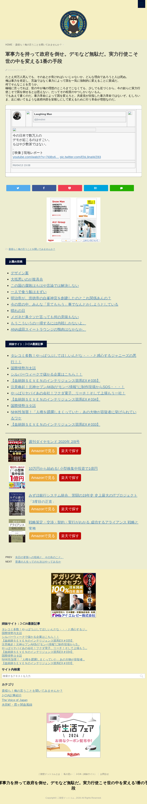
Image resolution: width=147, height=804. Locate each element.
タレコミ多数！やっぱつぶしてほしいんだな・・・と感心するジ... (44, 629)
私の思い (68, 774)
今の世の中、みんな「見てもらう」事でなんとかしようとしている (64, 304)
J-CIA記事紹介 (12, 695)
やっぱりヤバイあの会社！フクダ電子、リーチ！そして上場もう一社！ (68, 393)
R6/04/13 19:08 (21, 165)
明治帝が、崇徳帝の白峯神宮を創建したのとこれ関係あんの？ (61, 298)
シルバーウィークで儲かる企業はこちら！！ (46, 374)
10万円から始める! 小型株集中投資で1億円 (63, 468)
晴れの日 (18, 311)
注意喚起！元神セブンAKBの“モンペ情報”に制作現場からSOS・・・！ (68, 387)
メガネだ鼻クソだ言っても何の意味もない (45, 317)
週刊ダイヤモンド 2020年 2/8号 (54, 442)
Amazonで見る (43, 451)
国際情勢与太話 (23, 368)
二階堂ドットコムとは (49, 774)
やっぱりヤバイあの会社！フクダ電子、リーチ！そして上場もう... (44, 648)
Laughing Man (43, 114)
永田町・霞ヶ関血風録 (17, 704)
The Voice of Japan (14, 700)
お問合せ (104, 774)
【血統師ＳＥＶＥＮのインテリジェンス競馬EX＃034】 (55, 399)
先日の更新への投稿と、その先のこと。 (39, 557)
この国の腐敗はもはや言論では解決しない (45, 286)
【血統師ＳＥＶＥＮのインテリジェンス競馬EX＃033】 (55, 424)
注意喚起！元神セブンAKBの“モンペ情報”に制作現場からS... (41, 644)
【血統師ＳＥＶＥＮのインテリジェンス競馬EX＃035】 (55, 381)
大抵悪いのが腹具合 (27, 279)
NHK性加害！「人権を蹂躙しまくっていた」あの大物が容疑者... (43, 659)
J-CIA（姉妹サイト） (86, 774)
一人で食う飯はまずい (29, 292)
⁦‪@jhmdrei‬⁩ (39, 119)
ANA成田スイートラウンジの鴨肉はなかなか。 (48, 329)
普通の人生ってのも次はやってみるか (38, 561)
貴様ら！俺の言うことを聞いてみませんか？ (32, 249)
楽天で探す (70, 451)
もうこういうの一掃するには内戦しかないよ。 (48, 323)
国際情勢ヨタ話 (23, 406)
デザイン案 (20, 273)
